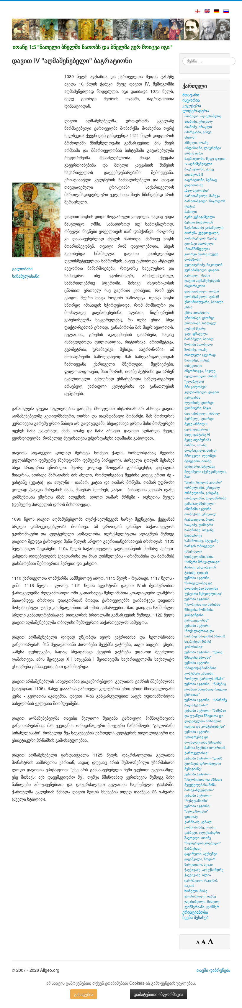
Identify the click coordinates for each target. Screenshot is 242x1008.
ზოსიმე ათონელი (198, 344)
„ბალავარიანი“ (196, 190)
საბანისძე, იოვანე (199, 529)
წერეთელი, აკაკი (198, 864)
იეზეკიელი (193, 365)
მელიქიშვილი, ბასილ (202, 413)
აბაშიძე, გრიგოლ (198, 121)
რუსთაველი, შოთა (199, 519)
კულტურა (191, 105)
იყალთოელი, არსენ (200, 376)
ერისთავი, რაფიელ (200, 322)
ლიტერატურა (195, 110)
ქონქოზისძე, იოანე (199, 827)
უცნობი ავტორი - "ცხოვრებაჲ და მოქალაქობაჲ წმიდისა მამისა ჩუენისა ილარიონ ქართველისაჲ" (204, 742)
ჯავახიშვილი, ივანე (200, 896)
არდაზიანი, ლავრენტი (202, 147)
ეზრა (188, 307)
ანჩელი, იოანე (196, 142)
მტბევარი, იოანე (197, 460)
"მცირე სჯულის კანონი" (203, 482)
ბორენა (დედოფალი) (202, 232)
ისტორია (191, 100)
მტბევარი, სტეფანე (199, 466)
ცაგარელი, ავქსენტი (201, 853)
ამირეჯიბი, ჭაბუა (198, 131)
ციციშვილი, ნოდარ (199, 858)
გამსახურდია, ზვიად (200, 238)
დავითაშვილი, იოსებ (201, 291)
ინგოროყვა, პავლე (199, 370)
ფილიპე (191, 816)
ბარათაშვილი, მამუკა (202, 195)
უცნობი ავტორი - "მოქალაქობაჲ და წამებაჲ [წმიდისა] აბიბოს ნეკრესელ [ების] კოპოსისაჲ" (204, 636)
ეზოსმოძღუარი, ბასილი (203, 301)
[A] (204, 941)
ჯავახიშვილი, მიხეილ (202, 901)
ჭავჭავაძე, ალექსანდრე (203, 869)
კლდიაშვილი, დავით (201, 391)
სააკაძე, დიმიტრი (198, 524)
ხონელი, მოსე (195, 890)
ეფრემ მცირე (195, 328)
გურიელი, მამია (197, 275)
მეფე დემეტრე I (197, 429)
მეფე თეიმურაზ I (197, 439)
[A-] (198, 942)
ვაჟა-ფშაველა (196, 333)
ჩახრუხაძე (192, 848)
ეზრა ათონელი (196, 312)
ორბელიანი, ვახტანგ (201, 492)
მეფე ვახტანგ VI (197, 434)
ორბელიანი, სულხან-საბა (205, 498)
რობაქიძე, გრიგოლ (200, 514)
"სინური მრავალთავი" (202, 561)
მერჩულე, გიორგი (199, 418)
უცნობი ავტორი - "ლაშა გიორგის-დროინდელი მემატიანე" (203, 763)
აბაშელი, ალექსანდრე (203, 116)
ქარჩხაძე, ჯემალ (198, 821)
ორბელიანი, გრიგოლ (202, 487)
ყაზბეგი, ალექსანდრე (202, 832)
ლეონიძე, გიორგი (199, 402)
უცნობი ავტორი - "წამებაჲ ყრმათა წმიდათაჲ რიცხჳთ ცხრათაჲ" (205, 689)
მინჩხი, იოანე (195, 445)
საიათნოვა (193, 535)
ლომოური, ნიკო (197, 407)
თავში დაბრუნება (213, 970)
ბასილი (190, 211)
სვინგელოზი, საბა (199, 556)
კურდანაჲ (192, 397)
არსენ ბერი (193, 153)
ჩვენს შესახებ (195, 917)
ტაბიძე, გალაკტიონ (200, 567)
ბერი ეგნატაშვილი (199, 216)
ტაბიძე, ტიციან (196, 572)
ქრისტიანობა (195, 912)
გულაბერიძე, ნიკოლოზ (203, 264)
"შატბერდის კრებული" (202, 843)
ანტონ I (190, 137)
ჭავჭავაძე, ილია (197, 874)
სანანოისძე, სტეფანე (201, 540)
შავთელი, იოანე (197, 837)
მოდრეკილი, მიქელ (200, 450)
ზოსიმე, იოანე (195, 349)
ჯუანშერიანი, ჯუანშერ (201, 906)
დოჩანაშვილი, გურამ (201, 296)
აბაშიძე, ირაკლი (198, 126)
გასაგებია (83, 994)
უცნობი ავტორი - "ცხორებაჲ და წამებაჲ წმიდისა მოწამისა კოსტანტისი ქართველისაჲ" (202, 609)
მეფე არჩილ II (195, 423)
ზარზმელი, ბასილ (199, 338)
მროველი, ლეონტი (200, 455)
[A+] (210, 941)
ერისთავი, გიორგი (199, 317)
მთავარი (190, 94)
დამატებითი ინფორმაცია (158, 994)
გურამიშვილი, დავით (201, 269)
